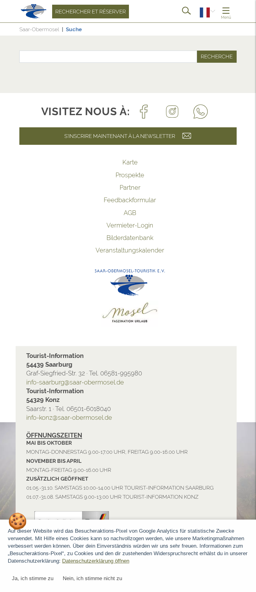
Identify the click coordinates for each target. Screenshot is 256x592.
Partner (114, 187)
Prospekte (114, 175)
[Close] (248, 450)
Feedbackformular (114, 200)
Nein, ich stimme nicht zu (92, 578)
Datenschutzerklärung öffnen (95, 561)
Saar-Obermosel (23, 29)
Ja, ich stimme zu (32, 578)
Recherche (201, 56)
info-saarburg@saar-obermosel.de (59, 382)
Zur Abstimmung (115, 466)
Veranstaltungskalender (114, 250)
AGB (114, 213)
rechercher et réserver (75, 11)
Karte (114, 162)
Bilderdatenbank (114, 238)
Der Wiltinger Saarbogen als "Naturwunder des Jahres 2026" (50, 489)
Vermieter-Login (114, 225)
